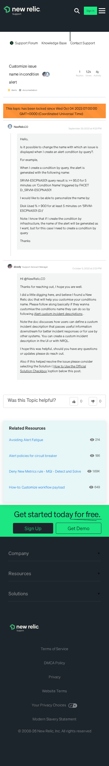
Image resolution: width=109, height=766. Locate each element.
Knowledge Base (54, 43)
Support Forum (26, 43)
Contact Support (82, 43)
